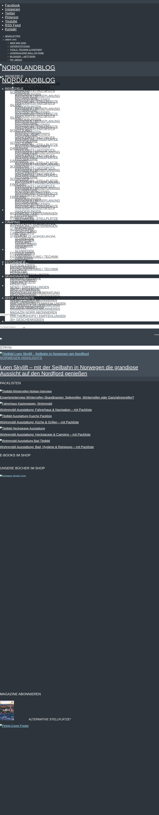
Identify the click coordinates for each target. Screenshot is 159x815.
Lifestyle (18, 283)
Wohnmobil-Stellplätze (36, 114)
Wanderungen (28, 106)
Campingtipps (22, 220)
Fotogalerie (26, 110)
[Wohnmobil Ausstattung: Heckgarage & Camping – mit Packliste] (22, 428)
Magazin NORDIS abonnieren (35, 296)
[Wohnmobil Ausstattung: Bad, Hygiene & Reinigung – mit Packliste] (25, 440)
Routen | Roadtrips (32, 87)
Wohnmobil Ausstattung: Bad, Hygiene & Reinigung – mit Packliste (47, 447)
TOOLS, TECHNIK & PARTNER (26, 50)
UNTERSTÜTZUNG (20, 46)
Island (15, 117)
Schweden (19, 179)
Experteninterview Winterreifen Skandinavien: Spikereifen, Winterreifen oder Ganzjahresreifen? (67, 397)
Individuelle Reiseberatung (35, 305)
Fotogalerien (22, 265)
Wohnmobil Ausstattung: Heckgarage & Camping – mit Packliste (45, 434)
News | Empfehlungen (29, 274)
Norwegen (19, 92)
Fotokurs (19, 272)
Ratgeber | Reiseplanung (37, 96)
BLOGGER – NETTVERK (22, 56)
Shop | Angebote (24, 301)
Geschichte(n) (23, 294)
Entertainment (23, 280)
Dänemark (19, 161)
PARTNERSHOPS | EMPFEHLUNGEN (38, 316)
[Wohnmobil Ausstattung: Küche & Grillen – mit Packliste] (26, 416)
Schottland (21, 143)
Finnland (18, 197)
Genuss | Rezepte (25, 290)
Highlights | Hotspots (35, 90)
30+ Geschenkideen (27, 319)
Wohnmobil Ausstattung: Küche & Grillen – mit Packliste (39, 422)
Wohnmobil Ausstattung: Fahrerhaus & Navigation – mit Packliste (46, 409)
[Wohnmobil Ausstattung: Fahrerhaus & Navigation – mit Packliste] (26, 403)
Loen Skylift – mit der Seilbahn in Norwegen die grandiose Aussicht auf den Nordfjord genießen (69, 370)
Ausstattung (21, 229)
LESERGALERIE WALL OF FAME (27, 53)
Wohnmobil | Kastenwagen (34, 226)
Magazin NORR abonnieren (33, 312)
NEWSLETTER (12, 36)
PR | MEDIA (16, 60)
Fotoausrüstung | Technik (34, 256)
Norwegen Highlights (21, 358)
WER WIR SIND (18, 43)
